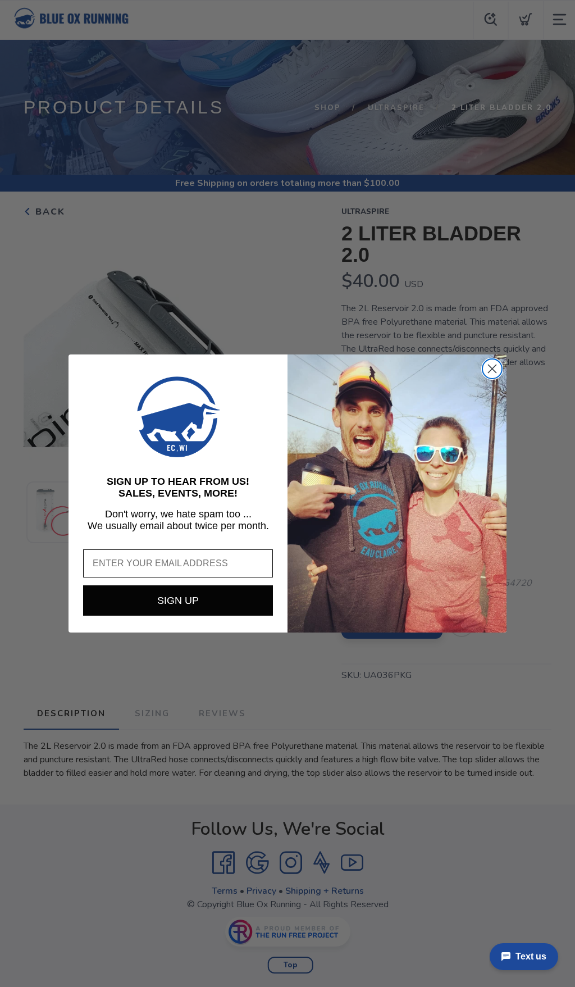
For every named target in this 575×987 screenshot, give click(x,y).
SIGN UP (178, 600)
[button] (178, 416)
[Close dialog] (492, 369)
